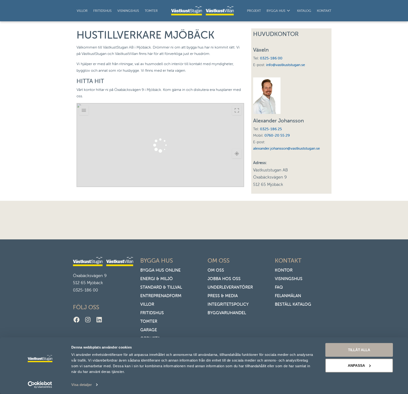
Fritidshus (102, 11)
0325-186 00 (271, 58)
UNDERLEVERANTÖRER (230, 287)
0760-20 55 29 (277, 135)
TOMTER (148, 321)
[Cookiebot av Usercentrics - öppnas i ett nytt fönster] (40, 384)
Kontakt (324, 11)
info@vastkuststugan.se (285, 64)
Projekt (254, 11)
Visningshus (128, 11)
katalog (304, 11)
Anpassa (356, 365)
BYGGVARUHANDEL (227, 312)
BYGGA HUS (276, 11)
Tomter (151, 11)
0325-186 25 (271, 128)
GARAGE (148, 329)
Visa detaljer (81, 385)
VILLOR (147, 304)
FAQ (279, 287)
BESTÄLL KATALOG (293, 304)
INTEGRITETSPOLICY (228, 304)
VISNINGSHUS (288, 278)
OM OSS (216, 270)
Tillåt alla (359, 350)
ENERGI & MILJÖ (156, 278)
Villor (82, 11)
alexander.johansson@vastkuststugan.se (286, 148)
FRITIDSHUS (152, 312)
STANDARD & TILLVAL (161, 287)
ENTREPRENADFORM (160, 295)
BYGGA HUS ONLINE (160, 270)
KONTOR (284, 270)
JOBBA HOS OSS (224, 278)
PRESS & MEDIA (223, 295)
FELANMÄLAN (288, 295)
